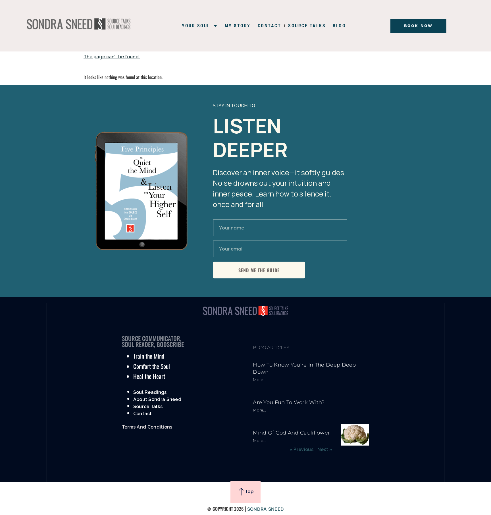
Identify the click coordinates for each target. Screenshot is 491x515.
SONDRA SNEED (265, 509)
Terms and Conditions (147, 427)
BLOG (339, 25)
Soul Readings (150, 392)
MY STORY (238, 25)
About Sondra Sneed (157, 399)
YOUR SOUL (196, 25)
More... (259, 379)
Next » (324, 449)
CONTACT (269, 25)
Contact (142, 413)
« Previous (301, 449)
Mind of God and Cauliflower (291, 433)
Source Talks (148, 406)
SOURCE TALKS (307, 25)
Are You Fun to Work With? (289, 402)
